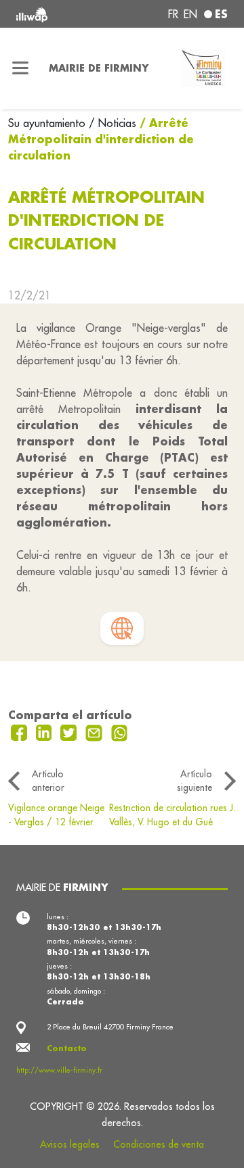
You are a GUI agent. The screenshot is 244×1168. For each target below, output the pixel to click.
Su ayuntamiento (48, 123)
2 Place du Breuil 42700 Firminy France (110, 1026)
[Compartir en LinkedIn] (45, 731)
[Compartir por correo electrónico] (95, 731)
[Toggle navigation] (20, 68)
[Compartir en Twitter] (70, 731)
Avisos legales (70, 1144)
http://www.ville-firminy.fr (59, 1070)
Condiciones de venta (158, 1144)
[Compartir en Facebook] (20, 731)
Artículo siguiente (194, 781)
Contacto (67, 1048)
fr (173, 14)
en (190, 14)
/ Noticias (112, 123)
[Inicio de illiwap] (55, 14)
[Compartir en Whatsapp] (119, 731)
